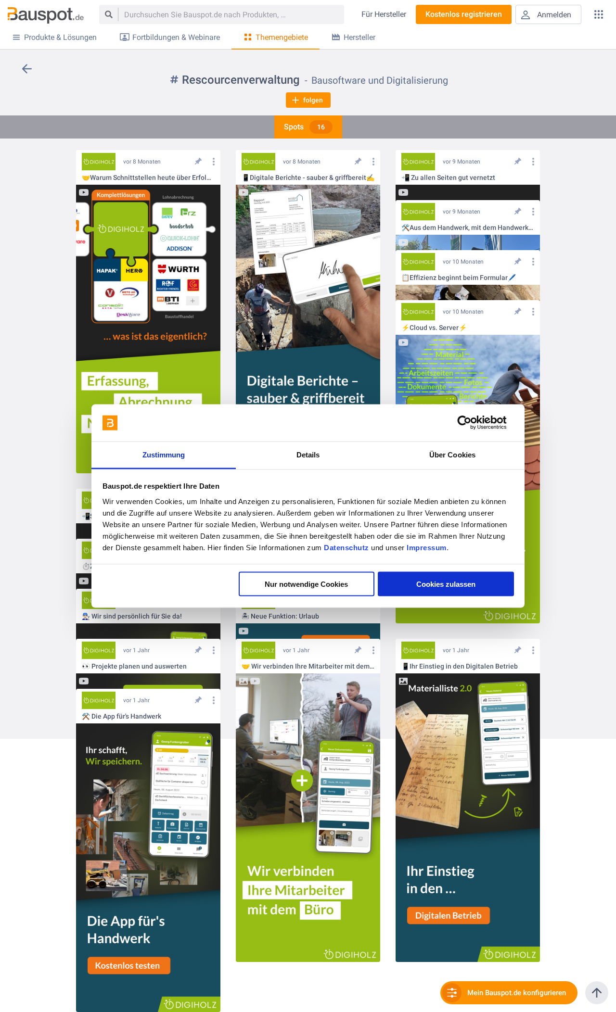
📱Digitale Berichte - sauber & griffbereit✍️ (308, 177)
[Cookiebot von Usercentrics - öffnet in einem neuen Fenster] (472, 423)
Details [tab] (308, 454)
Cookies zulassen (445, 584)
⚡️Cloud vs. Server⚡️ (434, 327)
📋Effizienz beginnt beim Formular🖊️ (458, 277)
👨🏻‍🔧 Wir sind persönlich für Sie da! (132, 616)
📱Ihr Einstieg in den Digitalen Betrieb (459, 666)
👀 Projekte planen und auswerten (134, 666)
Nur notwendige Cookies (306, 584)
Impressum (427, 547)
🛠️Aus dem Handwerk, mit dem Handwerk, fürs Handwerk (467, 227)
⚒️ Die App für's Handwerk (121, 716)
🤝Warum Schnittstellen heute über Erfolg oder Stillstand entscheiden (148, 177)
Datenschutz (346, 547)
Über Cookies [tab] (452, 454)
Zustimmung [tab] (163, 454)
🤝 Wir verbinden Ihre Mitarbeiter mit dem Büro (308, 666)
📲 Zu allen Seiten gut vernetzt (448, 177)
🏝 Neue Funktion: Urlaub (280, 616)
